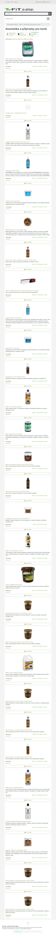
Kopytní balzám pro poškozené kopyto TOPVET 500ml (20, 909)
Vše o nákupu (14, 2)
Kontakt (8, 2)
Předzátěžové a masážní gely (34, 34)
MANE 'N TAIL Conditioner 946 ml (14, 787)
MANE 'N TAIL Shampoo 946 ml (14, 406)
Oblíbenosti (15, 39)
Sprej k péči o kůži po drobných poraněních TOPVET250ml (21, 260)
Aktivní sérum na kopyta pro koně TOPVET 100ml (18, 89)
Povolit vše (17, 931)
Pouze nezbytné (26, 931)
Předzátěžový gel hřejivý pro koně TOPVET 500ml (19, 613)
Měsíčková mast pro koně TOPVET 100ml (16, 229)
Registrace (47, 2)
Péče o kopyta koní (23, 34)
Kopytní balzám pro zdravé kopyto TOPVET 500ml (19, 701)
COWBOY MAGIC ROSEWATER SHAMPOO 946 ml (18, 821)
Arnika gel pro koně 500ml (12, 170)
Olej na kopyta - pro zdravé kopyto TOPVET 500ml (19, 757)
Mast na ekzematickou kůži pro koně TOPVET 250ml (19, 464)
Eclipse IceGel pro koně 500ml (13, 317)
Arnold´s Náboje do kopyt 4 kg (14, 584)
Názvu (28, 39)
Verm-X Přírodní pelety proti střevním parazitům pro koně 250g (22, 290)
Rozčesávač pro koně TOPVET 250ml (15, 376)
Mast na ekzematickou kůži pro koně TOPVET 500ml (19, 642)
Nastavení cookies (37, 931)
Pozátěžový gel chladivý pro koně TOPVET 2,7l (18, 518)
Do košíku (29, 71)
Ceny (22, 39)
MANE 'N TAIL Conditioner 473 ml (14, 550)
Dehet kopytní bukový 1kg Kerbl (14, 434)
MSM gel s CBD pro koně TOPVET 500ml (16, 850)
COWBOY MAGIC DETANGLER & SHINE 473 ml (18, 142)
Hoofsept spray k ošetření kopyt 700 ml (16, 113)
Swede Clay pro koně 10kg (12, 201)
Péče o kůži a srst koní (12, 34)
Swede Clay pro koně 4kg (12, 348)
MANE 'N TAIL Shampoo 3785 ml (14, 672)
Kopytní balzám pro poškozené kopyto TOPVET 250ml (20, 880)
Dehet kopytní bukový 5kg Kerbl (14, 59)
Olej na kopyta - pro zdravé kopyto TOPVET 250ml (19, 730)
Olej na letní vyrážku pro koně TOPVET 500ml (17, 491)
